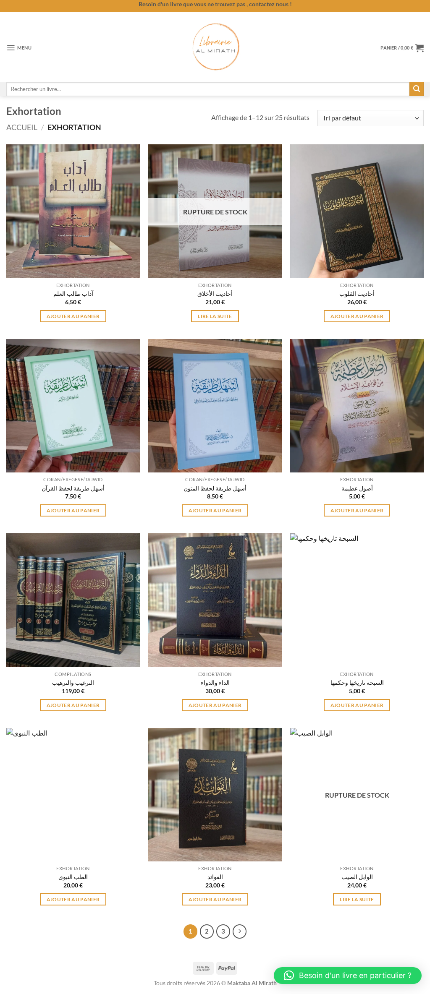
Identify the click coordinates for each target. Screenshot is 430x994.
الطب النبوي (73, 876)
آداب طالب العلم (73, 293)
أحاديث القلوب (357, 293)
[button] (19, 47)
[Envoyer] (416, 89)
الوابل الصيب (357, 876)
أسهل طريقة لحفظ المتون (215, 488)
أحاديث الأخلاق (215, 293)
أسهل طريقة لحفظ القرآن (73, 488)
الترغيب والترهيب (73, 682)
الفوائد (215, 876)
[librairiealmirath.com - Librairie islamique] (215, 47)
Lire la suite (215, 316)
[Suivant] (240, 931)
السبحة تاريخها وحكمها (357, 682)
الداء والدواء (215, 682)
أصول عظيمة (357, 488)
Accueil (21, 127)
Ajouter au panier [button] (73, 316)
